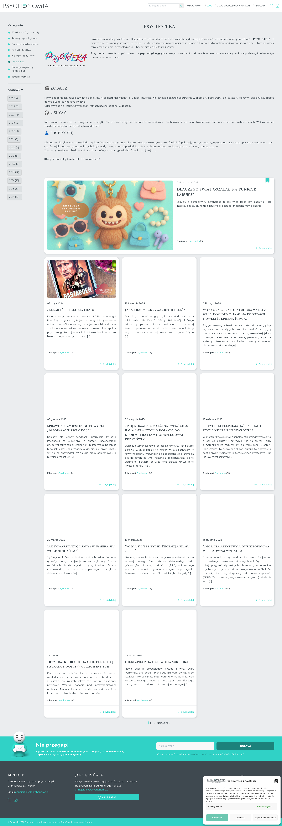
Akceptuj (217, 817)
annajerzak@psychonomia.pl (32, 792)
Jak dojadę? (109, 796)
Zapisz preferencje (265, 817)
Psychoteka (194, 241)
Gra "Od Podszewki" (227, 6)
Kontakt (245, 6)
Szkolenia (260, 6)
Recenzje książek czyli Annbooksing (23, 69)
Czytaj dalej (265, 248)
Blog (209, 6)
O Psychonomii (194, 6)
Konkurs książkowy (21, 50)
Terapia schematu (21, 76)
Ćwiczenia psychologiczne (25, 44)
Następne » (163, 723)
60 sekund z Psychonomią (25, 32)
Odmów (240, 817)
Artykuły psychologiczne (24, 38)
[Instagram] (277, 6)
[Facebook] (271, 6)
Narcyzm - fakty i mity (23, 55)
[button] (276, 780)
